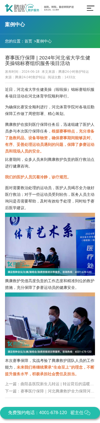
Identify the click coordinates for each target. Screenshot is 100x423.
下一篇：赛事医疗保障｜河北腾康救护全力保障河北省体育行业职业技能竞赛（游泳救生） (50, 391)
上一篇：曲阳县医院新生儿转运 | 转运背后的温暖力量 (50, 384)
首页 (28, 41)
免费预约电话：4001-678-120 (37, 412)
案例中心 (44, 41)
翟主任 (77, 412)
